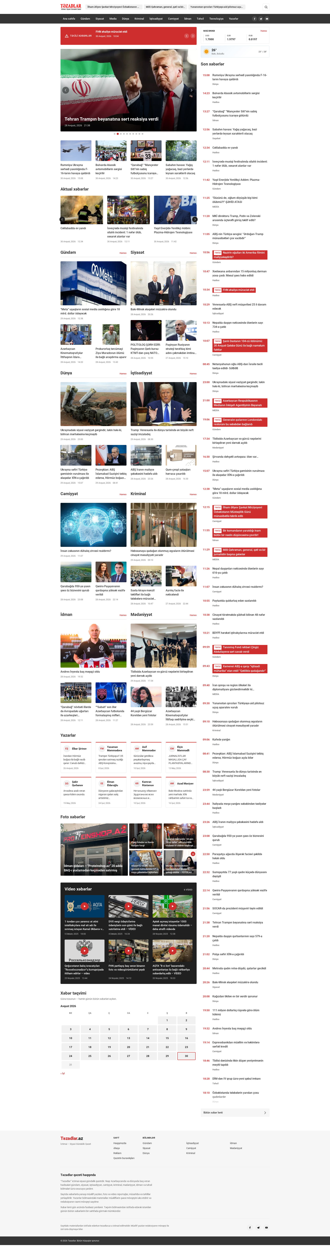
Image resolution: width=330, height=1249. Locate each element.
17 (70, 1047)
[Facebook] (254, 18)
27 (128, 1056)
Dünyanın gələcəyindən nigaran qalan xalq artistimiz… (110, 794)
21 (147, 1047)
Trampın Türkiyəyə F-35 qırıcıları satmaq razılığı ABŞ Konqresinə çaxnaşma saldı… (110, 760)
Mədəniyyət (236, 1148)
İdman (187, 18)
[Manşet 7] (133, 134)
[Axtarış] (266, 7)
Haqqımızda (119, 1143)
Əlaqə (116, 1148)
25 (89, 1056)
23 (186, 1047)
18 (89, 1047)
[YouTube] (267, 18)
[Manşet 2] (118, 134)
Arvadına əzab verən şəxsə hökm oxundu (74, 792)
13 (128, 1038)
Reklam (117, 1153)
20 (128, 1047)
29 (167, 1056)
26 (109, 1056)
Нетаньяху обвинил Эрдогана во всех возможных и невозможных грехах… (145, 794)
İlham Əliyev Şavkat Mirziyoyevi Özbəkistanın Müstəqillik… (114, 6)
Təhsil (200, 18)
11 (89, 1038)
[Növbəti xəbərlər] (195, 219)
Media (113, 18)
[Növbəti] (192, 36)
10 (70, 1038)
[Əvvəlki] (186, 36)
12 (109, 1038)
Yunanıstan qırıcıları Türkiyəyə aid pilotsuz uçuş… (217, 6)
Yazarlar (233, 18)
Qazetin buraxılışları (123, 1158)
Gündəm (85, 18)
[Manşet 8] (136, 134)
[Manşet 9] (139, 134)
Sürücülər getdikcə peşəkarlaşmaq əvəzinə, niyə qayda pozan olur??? (144, 760)
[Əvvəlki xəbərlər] (62, 219)
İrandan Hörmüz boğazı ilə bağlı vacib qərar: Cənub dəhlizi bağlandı (74, 760)
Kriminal (139, 18)
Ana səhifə (69, 18)
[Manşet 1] (115, 134)
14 (147, 1038)
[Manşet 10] (142, 134)
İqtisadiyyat (156, 18)
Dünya (125, 18)
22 (167, 1047)
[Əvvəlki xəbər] (65, 90)
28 (147, 1056)
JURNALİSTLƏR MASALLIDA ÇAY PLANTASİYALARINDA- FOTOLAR (181, 760)
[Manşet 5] (127, 134)
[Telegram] (260, 18)
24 (70, 1056)
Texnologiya (216, 18)
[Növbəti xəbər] (191, 90)
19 (109, 1047)
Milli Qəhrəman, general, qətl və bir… (165, 6)
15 (167, 1038)
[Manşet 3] (121, 134)
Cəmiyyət (173, 18)
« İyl (62, 1073)
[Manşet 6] (130, 134)
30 (186, 1056)
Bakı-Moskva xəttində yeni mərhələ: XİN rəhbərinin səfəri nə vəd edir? (181, 794)
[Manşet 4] (124, 134)
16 (186, 1038)
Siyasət (100, 18)
